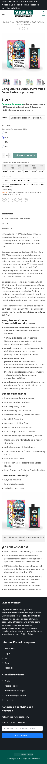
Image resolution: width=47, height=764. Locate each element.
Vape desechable (20, 22)
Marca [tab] (5, 224)
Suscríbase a (22, 735)
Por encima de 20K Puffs (20, 180)
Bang (38, 184)
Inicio (6, 22)
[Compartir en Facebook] (8, 200)
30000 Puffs (8, 187)
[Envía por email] (17, 200)
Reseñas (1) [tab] (7, 228)
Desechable (14, 184)
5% (6, 146)
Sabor (4, 118)
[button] (3, 14)
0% (6, 133)
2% (6, 137)
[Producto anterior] (26, 28)
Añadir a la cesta (25, 155)
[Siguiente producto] (21, 28)
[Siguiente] (41, 54)
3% (6, 142)
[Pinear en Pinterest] (21, 200)
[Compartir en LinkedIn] (26, 200)
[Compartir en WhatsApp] (4, 200)
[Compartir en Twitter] (13, 200)
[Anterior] (5, 54)
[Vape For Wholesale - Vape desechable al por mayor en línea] (23, 14)
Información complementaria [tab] (16, 219)
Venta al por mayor (27, 184)
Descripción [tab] (7, 214)
